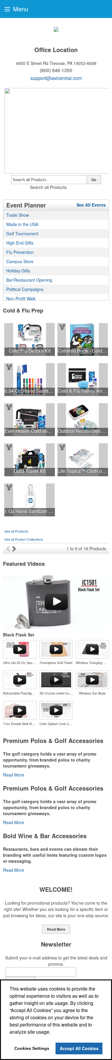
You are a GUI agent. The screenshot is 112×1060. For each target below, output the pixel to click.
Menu (19, 8)
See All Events (91, 205)
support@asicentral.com (56, 78)
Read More (13, 775)
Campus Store (19, 261)
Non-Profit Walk (21, 298)
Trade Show (17, 215)
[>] (14, 548)
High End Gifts (19, 243)
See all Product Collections (23, 539)
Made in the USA (22, 224)
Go (93, 179)
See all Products (16, 531)
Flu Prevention (20, 252)
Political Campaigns (24, 289)
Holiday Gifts (18, 271)
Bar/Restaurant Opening (29, 280)
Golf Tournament (22, 233)
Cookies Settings (31, 1048)
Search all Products (48, 187)
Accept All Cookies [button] (79, 1048)
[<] (9, 548)
